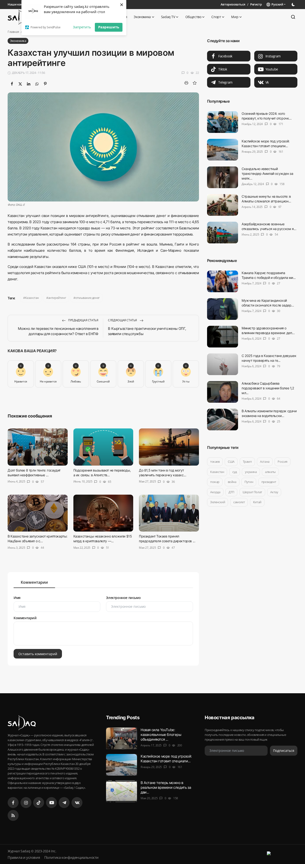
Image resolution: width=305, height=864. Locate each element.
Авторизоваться (233, 4)
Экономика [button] (142, 17)
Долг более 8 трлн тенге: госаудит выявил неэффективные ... (34, 472)
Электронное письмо (123, 597)
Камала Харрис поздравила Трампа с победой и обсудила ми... (269, 275)
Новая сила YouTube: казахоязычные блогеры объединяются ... (161, 735)
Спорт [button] (216, 17)
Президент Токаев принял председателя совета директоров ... (167, 538)
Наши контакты (19, 4)
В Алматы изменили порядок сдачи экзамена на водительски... (269, 413)
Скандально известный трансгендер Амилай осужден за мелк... (267, 173)
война (232, 482)
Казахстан (32, 298)
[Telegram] (64, 802)
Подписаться (283, 750)
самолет (239, 502)
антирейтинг (57, 298)
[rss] (13, 815)
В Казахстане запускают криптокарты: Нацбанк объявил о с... (37, 538)
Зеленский (217, 502)
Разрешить (108, 27)
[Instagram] (25, 802)
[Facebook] (13, 802)
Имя (17, 597)
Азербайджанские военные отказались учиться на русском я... (269, 226)
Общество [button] (193, 17)
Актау (274, 492)
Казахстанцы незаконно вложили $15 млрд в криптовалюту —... (102, 538)
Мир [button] (234, 17)
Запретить (82, 27)
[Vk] (76, 802)
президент (268, 482)
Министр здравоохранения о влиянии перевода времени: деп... (268, 330)
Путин (248, 482)
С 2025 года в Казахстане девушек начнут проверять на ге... (269, 358)
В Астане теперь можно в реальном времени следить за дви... (166, 787)
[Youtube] (51, 802)
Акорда (215, 492)
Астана (264, 461)
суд (234, 472)
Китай (257, 502)
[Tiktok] (38, 802)
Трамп (247, 461)
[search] (293, 17)
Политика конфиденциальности (71, 857)
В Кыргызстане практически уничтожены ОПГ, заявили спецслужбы (147, 331)
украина (251, 472)
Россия (282, 461)
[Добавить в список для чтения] (195, 83)
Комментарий (25, 618)
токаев (215, 461)
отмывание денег (87, 298)
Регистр (256, 4)
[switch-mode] (293, 4)
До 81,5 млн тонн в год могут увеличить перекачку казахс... (162, 472)
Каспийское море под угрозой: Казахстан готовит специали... (266, 143)
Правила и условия (24, 857)
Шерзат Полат (252, 492)
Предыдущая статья (83, 320)
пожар (214, 482)
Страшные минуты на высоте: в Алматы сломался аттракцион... (266, 198)
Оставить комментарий (37, 654)
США (231, 461)
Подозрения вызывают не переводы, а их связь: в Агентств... (102, 472)
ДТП (231, 492)
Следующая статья (122, 320)
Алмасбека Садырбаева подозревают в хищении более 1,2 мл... (268, 388)
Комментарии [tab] (34, 582)
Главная (13, 32)
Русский (276, 4)
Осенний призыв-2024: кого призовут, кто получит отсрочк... (266, 115)
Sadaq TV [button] (168, 17)
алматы (270, 472)
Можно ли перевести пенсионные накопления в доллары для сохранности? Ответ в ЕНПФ (58, 331)
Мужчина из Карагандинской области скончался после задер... (268, 302)
